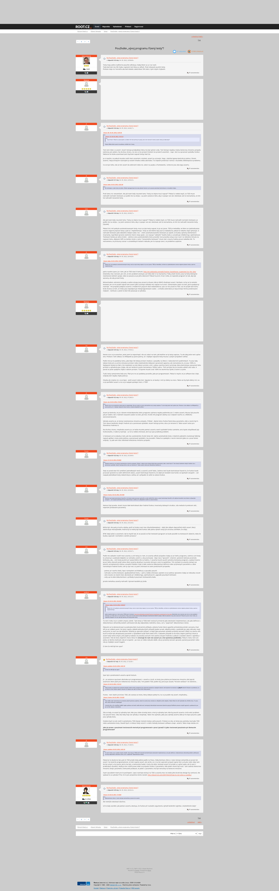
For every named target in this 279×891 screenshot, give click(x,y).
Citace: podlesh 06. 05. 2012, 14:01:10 (114, 666)
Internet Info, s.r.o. (116, 885)
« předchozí (195, 37)
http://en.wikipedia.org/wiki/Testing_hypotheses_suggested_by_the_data (169, 272)
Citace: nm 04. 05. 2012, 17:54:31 (112, 402)
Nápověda (106, 27)
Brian (149, 870)
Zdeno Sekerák (86, 56)
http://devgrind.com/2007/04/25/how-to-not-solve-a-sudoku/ (169, 775)
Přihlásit (128, 27)
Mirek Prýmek (86, 786)
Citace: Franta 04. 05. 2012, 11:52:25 (113, 697)
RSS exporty (136, 888)
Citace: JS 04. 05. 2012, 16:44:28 (112, 601)
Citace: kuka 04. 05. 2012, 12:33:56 (113, 184)
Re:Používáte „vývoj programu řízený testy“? (122, 58)
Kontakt (96, 888)
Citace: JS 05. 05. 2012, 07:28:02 (112, 460)
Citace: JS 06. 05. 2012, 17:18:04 (112, 795)
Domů (97, 27)
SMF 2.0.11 (130, 868)
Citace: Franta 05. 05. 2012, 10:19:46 (113, 495)
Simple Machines (147, 868)
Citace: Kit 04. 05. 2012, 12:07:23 (112, 132)
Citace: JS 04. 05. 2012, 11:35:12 (114, 136)
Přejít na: (173, 833)
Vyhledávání (117, 27)
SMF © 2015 (138, 868)
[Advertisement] (139, 11)
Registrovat (138, 27)
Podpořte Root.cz (124, 888)
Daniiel (137, 870)
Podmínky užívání (112, 888)
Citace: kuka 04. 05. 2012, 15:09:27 (113, 261)
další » (201, 37)
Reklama (86, 80)
